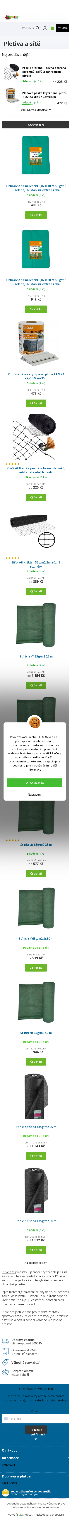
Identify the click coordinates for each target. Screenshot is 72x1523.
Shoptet (27, 1514)
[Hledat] (37, 28)
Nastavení (34, 794)
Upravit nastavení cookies (43, 1507)
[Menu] (63, 28)
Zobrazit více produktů (34, 109)
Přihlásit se (36, 1431)
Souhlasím (37, 783)
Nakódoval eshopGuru (50, 1514)
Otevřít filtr (36, 125)
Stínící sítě (8, 1272)
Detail (38, 403)
